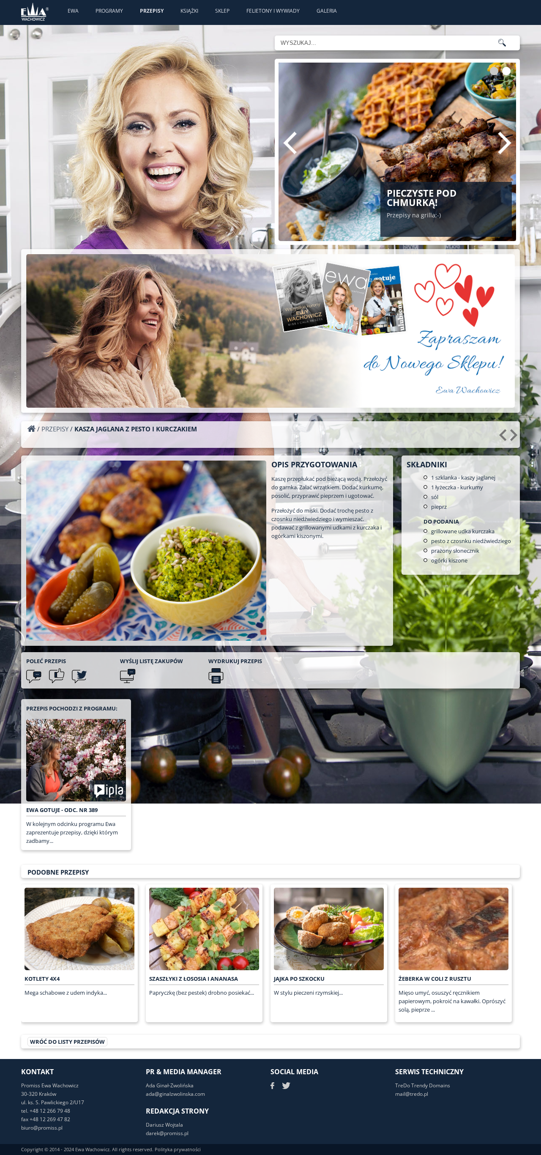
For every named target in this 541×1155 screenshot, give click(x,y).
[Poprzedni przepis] (504, 438)
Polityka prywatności (178, 1149)
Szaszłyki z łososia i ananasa (193, 978)
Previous (290, 143)
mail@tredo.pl (411, 1093)
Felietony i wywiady (273, 10)
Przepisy (152, 10)
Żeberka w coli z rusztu (435, 978)
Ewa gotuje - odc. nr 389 (62, 810)
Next (504, 143)
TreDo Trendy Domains (422, 1085)
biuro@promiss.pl (42, 1127)
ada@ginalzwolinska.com (175, 1093)
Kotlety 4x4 (42, 978)
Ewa (73, 10)
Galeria (327, 10)
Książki (189, 10)
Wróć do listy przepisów (67, 1041)
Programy (109, 10)
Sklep (222, 10)
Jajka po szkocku (299, 978)
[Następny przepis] (515, 438)
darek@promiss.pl (167, 1133)
